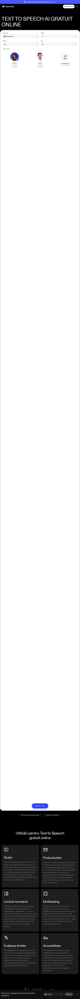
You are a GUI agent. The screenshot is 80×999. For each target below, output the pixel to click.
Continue (69, 994)
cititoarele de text (59, 963)
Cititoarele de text (50, 914)
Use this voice (40, 806)
